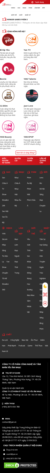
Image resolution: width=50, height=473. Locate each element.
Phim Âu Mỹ (29, 180)
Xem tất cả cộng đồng (25, 153)
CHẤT (9, 334)
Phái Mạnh (12, 345)
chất (21, 15)
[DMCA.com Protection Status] (20, 465)
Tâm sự (42, 239)
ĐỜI (43, 8)
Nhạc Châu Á (17, 180)
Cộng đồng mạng (29, 273)
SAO (19, 8)
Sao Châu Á (5, 180)
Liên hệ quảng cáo (43, 160)
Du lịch (5, 340)
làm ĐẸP (37, 8)
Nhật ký (28, 15)
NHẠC (24, 8)
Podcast (22, 345)
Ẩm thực (34, 340)
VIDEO (13, 8)
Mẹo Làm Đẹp (16, 245)
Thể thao (38, 345)
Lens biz (41, 180)
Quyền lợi (18, 159)
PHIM (30, 8)
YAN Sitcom (4, 236)
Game (30, 345)
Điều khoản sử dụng (6, 160)
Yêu (28, 239)
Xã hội (42, 189)
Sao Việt (5, 211)
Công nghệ (14, 340)
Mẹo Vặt (25, 340)
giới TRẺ (14, 15)
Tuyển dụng (39, 2)
